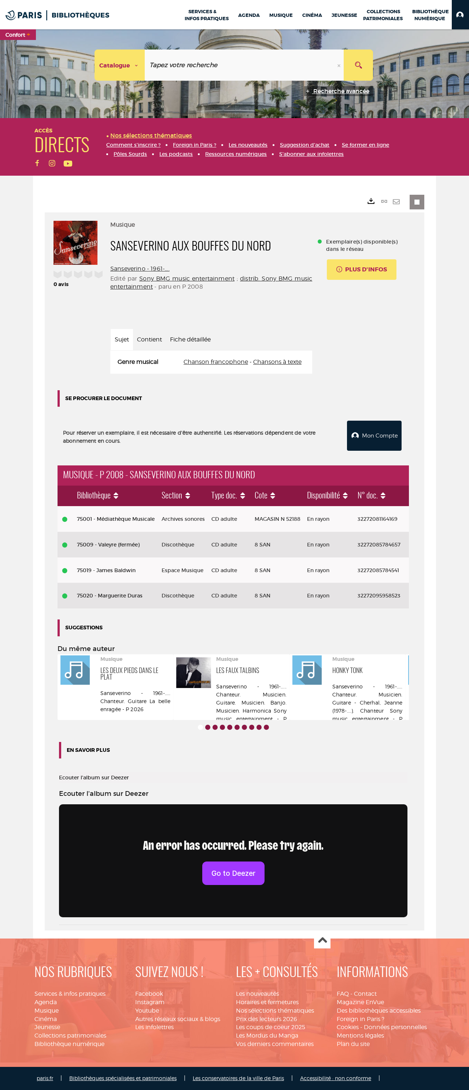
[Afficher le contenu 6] (237, 727)
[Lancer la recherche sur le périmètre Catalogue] (358, 65)
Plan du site (353, 1043)
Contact (365, 993)
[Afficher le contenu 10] (266, 727)
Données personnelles (395, 1027)
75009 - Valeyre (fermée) (108, 544)
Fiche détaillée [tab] (190, 339)
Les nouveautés (257, 993)
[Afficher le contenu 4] (222, 727)
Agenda (45, 1002)
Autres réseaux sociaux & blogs (177, 1019)
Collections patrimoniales (70, 1035)
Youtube (147, 1010)
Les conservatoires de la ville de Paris (238, 1078)
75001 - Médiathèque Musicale (116, 519)
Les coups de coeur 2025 (270, 1027)
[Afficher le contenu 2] (207, 727)
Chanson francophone (216, 361)
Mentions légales (360, 1035)
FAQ (343, 993)
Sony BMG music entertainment (186, 278)
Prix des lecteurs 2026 (266, 1019)
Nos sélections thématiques (275, 1010)
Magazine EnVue (360, 1002)
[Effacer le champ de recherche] (339, 65)
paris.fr (45, 1078)
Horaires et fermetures (267, 1002)
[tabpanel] (211, 362)
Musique (46, 1010)
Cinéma (45, 1019)
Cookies (348, 1027)
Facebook (149, 993)
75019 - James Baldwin (106, 570)
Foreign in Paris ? (360, 1019)
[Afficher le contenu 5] (229, 727)
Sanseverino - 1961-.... (140, 268)
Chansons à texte (277, 361)
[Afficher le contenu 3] (215, 727)
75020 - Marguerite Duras (110, 595)
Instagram (150, 1002)
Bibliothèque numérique (69, 1043)
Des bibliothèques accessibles (379, 1010)
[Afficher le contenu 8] (251, 727)
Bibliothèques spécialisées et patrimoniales (123, 1078)
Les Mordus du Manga (267, 1035)
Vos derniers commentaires (275, 1043)
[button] (460, 14)
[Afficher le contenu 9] (259, 727)
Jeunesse (47, 1027)
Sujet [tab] (122, 339)
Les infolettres (154, 1027)
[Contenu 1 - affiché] (200, 727)
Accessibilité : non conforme (335, 1078)
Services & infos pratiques (70, 993)
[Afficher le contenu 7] (244, 727)
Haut (322, 940)
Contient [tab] (149, 339)
